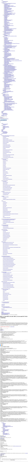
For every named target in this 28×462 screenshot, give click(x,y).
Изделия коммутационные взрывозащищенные (9, 68)
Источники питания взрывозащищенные (8, 269)
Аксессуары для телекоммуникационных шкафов (10, 78)
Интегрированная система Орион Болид (9, 10)
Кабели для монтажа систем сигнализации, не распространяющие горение (13, 60)
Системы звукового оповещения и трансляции (9, 47)
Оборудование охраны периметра (5, 306)
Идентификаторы (5, 202)
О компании (4, 423)
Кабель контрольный (5, 252)
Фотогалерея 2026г (5, 113)
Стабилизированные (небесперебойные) (9, 77)
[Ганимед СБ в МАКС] (3, 436)
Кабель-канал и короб (6, 85)
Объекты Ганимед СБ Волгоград (8, 104)
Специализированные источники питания (8, 277)
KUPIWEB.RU (8, 441)
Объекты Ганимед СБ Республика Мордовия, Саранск (10, 103)
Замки (5, 44)
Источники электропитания (7, 9)
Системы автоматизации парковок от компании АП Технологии (11, 43)
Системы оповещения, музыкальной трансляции (10, 46)
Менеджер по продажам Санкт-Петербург (9, 101)
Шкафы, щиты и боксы (4, 281)
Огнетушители (6, 26)
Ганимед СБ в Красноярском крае (8, 109)
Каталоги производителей (6, 95)
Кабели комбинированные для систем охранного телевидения (11, 59)
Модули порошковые (6, 27)
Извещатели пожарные (5, 138)
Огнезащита (4, 31)
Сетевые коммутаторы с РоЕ (7, 53)
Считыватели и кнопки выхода (8, 45)
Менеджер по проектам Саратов (8, 97)
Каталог (3, 2)
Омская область (6, 105)
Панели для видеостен (7, 22)
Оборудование (3, 431)
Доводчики (5, 37)
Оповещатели (6, 4)
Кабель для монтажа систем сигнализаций (8, 243)
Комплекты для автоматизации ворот (8, 40)
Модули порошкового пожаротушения (7, 187)
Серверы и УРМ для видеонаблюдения (8, 25)
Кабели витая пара (5, 249)
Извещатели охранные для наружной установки (10, 6)
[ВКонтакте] (0, 345)
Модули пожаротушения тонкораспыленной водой (10, 28)
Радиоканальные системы (6, 136)
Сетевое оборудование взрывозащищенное (9, 70)
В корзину (2, 329)
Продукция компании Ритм (7, 11)
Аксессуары (5, 52)
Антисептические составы (6, 193)
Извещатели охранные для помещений (8, 5)
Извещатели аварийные (6, 142)
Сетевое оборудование (5, 51)
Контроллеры (6, 38)
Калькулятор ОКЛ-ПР (4, 115)
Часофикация (4, 89)
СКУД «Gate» (6, 39)
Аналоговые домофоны (7, 34)
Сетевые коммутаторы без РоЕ (6, 236)
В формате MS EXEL (5, 1)
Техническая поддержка (6, 430)
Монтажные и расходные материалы (7, 81)
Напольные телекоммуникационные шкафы (9, 80)
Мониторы (4, 170)
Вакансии (4, 424)
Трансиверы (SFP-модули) (7, 55)
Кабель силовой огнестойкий (7, 61)
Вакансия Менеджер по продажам (8, 96)
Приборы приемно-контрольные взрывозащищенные (10, 69)
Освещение (4, 148)
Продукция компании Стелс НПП (7, 152)
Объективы (5, 18)
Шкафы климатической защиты (6, 283)
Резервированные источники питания (8, 75)
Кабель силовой (6, 64)
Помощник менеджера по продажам (8, 99)
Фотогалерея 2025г (5, 114)
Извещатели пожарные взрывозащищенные (9, 66)
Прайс (3, 432)
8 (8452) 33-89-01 (12, 326)
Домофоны (3, 196)
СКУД (3, 36)
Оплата (4, 110)
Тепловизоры (4, 174)
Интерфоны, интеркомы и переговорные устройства (9, 199)
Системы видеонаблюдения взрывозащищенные (8, 265)
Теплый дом (4, 90)
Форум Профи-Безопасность (6, 434)
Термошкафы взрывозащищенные (8, 72)
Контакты (1, 117)
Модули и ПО (6, 24)
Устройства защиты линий (7, 20)
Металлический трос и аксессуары (8, 84)
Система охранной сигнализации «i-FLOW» (9, 14)
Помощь (3, 427)
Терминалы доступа (6, 41)
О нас (2, 93)
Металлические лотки (6, 82)
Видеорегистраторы (6, 16)
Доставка (4, 428)
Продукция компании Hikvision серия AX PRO (8, 154)
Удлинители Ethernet (5, 230)
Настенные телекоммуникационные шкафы (8, 284)
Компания (3, 422)
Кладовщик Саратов (6, 98)
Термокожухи (6, 17)
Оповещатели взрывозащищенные (8, 65)
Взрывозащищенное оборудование (6, 256)
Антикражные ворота (6, 49)
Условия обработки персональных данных (8, 426)
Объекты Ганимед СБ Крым (7, 107)
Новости (3, 111)
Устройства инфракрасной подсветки (8, 23)
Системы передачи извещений (7, 8)
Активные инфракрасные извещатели (8, 91)
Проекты (4, 102)
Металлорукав (4, 290)
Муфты (5, 83)
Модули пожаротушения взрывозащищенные (9, 67)
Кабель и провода (5, 57)
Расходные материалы (7, 86)
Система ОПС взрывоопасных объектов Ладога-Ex (9, 259)
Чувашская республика (7, 106)
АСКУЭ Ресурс (6, 12)
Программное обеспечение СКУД (7, 211)
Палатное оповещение (5, 92)
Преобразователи (6, 7)
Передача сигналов (5, 171)
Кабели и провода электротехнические (8, 63)
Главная (2, 311)
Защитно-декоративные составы (8, 32)
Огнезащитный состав (7, 33)
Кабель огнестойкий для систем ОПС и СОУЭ (9, 58)
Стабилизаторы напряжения (7, 76)
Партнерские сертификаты (6, 429)
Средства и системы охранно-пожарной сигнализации (9, 3)
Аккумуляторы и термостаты (7, 74)
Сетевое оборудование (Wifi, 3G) (7, 88)
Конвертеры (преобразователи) (6, 212)
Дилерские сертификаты (6, 94)
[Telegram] (2, 345)
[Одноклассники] (1, 345)
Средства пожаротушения (5, 180)
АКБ (2, 112)
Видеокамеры (6, 15)
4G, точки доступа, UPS (6, 302)
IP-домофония (6, 35)
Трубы (4, 300)
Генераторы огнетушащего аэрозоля (8, 30)
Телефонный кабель (6, 62)
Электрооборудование (7, 87)
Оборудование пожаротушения (8, 29)
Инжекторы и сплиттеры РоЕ (7, 54)
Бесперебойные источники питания (8, 73)
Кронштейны (5, 19)
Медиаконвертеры (6, 56)
